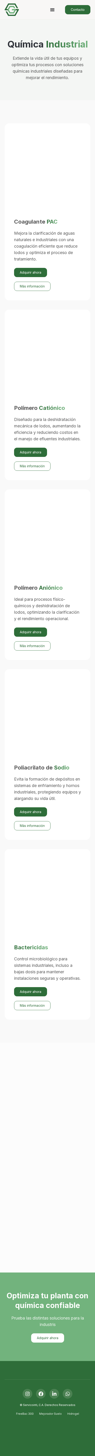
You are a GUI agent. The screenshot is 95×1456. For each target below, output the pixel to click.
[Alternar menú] (52, 9)
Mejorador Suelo (50, 1413)
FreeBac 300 (25, 1413)
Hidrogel (73, 1413)
